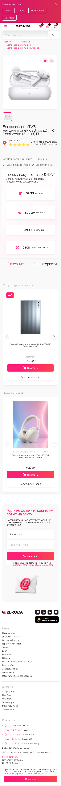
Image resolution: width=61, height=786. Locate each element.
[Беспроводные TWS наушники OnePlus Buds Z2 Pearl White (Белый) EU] (53, 130)
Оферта (6, 658)
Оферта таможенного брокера (17, 675)
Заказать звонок (10, 668)
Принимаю (30, 779)
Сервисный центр (10, 640)
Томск (21, 10)
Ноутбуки (6, 695)
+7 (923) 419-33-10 (11, 738)
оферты (17, 564)
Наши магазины (9, 633)
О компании (8, 672)
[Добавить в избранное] (45, 60)
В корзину (32, 368)
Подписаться (30, 556)
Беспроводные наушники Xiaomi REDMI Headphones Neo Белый (30, 456)
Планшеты (7, 698)
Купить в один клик (30, 377)
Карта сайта (8, 665)
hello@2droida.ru (10, 756)
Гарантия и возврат (11, 643)
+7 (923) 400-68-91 (11, 725)
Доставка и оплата (11, 636)
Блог (4, 650)
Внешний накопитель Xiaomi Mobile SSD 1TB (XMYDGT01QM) (30, 345)
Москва (8, 10)
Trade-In (6, 647)
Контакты (6, 654)
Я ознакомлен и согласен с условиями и (33, 564)
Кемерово (9, 17)
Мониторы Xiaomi (10, 705)
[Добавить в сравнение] (51, 60)
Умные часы (8, 709)
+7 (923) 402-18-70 (11, 729)
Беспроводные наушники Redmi (30, 451)
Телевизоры (8, 702)
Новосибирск (37, 10)
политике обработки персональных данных (26, 773)
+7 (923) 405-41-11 (11, 743)
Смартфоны (8, 691)
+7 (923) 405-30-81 (11, 734)
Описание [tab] (16, 263)
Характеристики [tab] (45, 263)
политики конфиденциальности (38, 564)
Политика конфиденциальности (17, 661)
